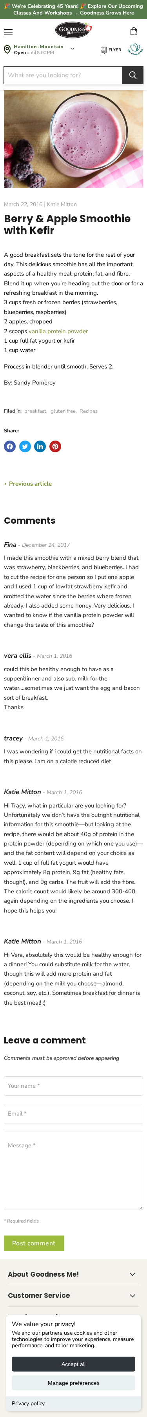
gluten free (63, 411)
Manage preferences (74, 1383)
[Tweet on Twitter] (25, 446)
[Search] (132, 75)
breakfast (35, 411)
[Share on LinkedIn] (40, 446)
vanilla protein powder (58, 331)
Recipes (89, 411)
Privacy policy (28, 1403)
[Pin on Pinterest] (55, 446)
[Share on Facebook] (10, 446)
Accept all (73, 1364)
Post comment (34, 1243)
